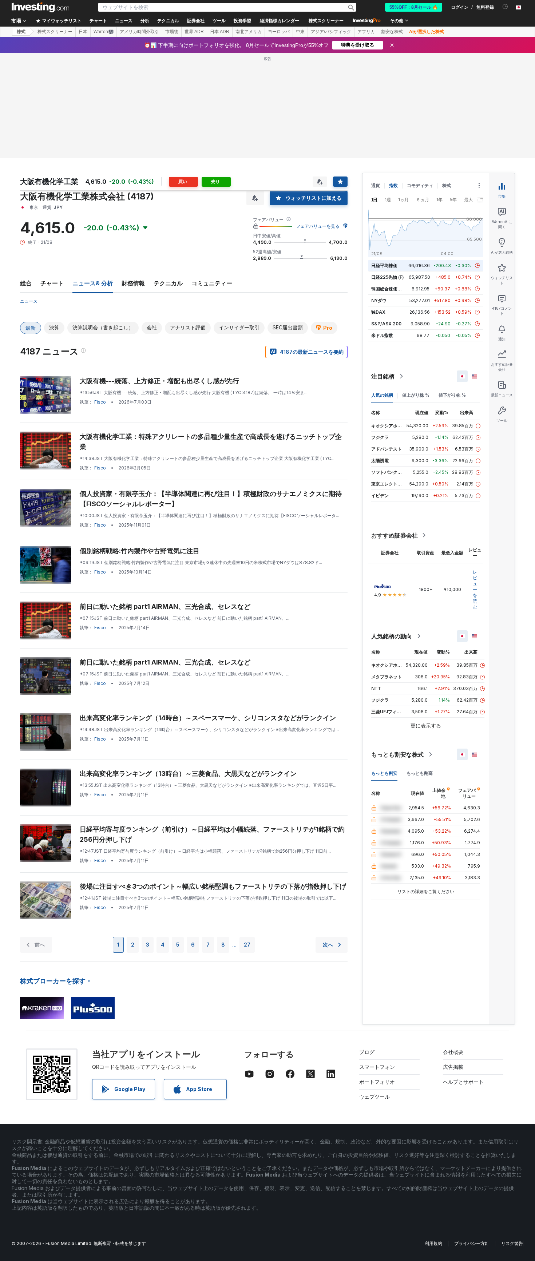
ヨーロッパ (279, 31)
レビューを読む (475, 589)
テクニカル (168, 283)
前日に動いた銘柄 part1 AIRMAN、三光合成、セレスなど (165, 606)
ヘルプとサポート (463, 1082)
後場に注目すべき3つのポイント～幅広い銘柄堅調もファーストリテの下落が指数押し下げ (213, 886)
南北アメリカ (248, 31)
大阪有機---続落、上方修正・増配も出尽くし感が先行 (159, 381)
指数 (393, 185)
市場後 (171, 31)
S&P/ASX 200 (386, 323)
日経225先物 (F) (387, 277)
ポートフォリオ (377, 1082)
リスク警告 (512, 1243)
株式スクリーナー (326, 20)
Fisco (100, 402)
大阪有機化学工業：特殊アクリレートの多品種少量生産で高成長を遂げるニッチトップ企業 (211, 442)
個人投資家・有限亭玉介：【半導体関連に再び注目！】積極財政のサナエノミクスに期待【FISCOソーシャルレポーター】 (211, 499)
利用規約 (433, 1243)
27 (247, 944)
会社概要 (453, 1052)
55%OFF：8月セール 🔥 (413, 7)
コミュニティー (211, 283)
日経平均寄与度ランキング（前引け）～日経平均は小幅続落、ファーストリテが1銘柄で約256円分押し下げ (212, 834)
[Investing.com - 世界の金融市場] (40, 7)
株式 (21, 31)
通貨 (375, 185)
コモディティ (420, 185)
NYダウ (379, 300)
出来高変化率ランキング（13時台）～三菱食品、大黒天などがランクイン (188, 773)
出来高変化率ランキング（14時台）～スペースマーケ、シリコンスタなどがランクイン (208, 718)
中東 (300, 31)
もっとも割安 (384, 773)
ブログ (366, 1052)
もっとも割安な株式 (397, 754)
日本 (83, 31)
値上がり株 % (415, 395)
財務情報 (133, 283)
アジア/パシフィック (331, 31)
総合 (26, 283)
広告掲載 (453, 1067)
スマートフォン (377, 1067)
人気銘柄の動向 (391, 636)
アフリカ (366, 31)
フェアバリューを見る (318, 226)
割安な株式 (392, 31)
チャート (52, 283)
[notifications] (505, 6)
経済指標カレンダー (279, 20)
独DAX (378, 312)
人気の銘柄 (382, 395)
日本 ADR (219, 31)
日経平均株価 (384, 265)
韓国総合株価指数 (388, 289)
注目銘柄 (383, 376)
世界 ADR (194, 31)
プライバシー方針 (471, 1243)
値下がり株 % (452, 395)
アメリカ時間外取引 (139, 31)
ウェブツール (374, 1097)
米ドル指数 (382, 335)
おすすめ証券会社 (394, 535)
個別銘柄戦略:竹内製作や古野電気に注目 (139, 551)
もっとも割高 (420, 773)
